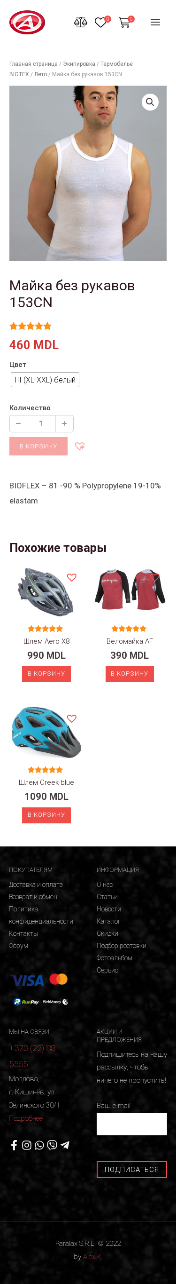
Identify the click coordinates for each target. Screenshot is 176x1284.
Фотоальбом (114, 958)
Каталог (109, 921)
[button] (79, 445)
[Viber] (52, 1145)
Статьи (107, 897)
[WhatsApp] (39, 1145)
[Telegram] (65, 1145)
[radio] (45, 380)
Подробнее (26, 1118)
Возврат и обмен (33, 897)
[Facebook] (14, 1145)
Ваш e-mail (113, 1105)
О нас (105, 884)
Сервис (107, 970)
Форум (18, 945)
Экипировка (79, 64)
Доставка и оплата (36, 884)
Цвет (17, 364)
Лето (40, 74)
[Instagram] (27, 1145)
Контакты (23, 933)
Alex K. (93, 1256)
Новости (109, 909)
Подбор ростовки (121, 945)
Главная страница (33, 64)
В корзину (38, 446)
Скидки (107, 933)
